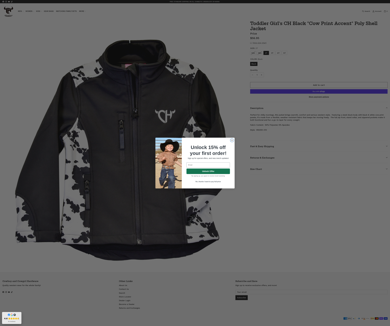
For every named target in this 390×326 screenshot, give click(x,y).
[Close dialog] (232, 140)
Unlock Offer (208, 171)
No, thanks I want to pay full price (208, 181)
